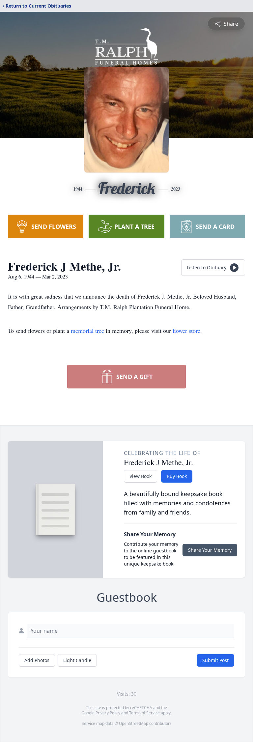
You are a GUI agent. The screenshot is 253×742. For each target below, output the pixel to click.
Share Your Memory (210, 550)
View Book (140, 476)
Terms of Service (144, 713)
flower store (186, 330)
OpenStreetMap (133, 723)
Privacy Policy (108, 713)
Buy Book (177, 476)
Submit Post (215, 660)
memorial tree (87, 330)
